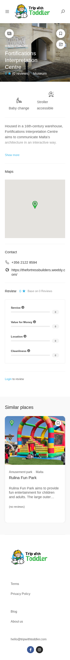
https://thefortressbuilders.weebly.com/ (38, 272)
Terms (15, 584)
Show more (12, 155)
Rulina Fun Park (23, 478)
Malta (9, 45)
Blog (14, 611)
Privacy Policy (20, 593)
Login (8, 379)
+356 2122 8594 (24, 262)
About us (17, 621)
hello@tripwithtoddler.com (28, 639)
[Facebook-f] (30, 649)
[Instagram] (39, 649)
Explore (22, 45)
